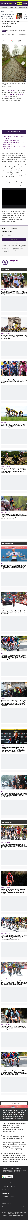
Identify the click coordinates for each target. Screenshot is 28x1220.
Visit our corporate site (14, 1171)
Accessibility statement (8, 1196)
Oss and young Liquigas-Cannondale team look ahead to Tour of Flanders (13, 142)
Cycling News (11, 30)
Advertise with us (6, 1203)
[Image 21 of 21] (23, 63)
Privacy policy (5, 1189)
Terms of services (20, 243)
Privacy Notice (22, 245)
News (3, 30)
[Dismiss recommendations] (26, 11)
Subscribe (19, 3)
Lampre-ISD (10, 94)
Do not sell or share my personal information (13, 1206)
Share (5, 41)
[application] (14, 197)
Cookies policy (5, 1193)
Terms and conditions (7, 1183)
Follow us (15, 41)
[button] (26, 3)
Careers (4, 1200)
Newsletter (23, 41)
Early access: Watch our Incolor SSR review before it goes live (13, 1137)
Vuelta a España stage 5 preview (18, 7)
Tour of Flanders (9, 90)
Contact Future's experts (8, 1186)
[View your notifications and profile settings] (15, 3)
